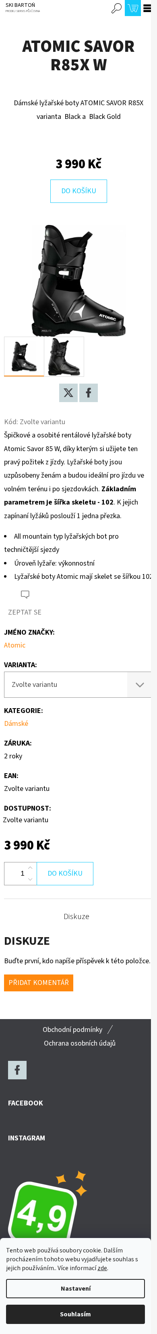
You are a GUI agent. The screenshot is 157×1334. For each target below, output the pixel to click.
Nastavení (76, 1288)
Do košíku (78, 191)
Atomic (14, 645)
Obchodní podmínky (72, 1030)
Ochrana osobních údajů (80, 1043)
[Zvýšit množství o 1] (30, 868)
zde (102, 1268)
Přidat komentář (38, 983)
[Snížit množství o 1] (30, 879)
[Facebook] (88, 393)
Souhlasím (75, 1314)
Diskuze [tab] (76, 916)
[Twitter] (68, 393)
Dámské (16, 724)
